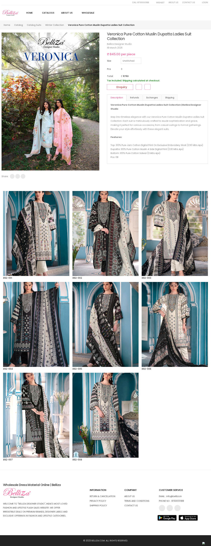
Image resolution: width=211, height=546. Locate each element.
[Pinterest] (23, 176)
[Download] (147, 87)
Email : (170, 496)
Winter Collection (54, 25)
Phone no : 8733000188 (171, 500)
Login (205, 2)
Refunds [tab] (134, 97)
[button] (209, 12)
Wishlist (160, 2)
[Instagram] (177, 508)
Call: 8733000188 (140, 2)
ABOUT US (66, 12)
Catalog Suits (34, 25)
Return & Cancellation (102, 496)
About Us (173, 2)
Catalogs (48, 12)
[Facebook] (12, 176)
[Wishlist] (139, 87)
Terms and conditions (136, 500)
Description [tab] (117, 97)
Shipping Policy (98, 505)
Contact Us (188, 2)
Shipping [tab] (169, 97)
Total (110, 76)
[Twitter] (17, 176)
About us (129, 496)
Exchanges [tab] (152, 97)
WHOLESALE (88, 12)
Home (29, 12)
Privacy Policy (98, 500)
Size (109, 60)
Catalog (18, 25)
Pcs (109, 69)
